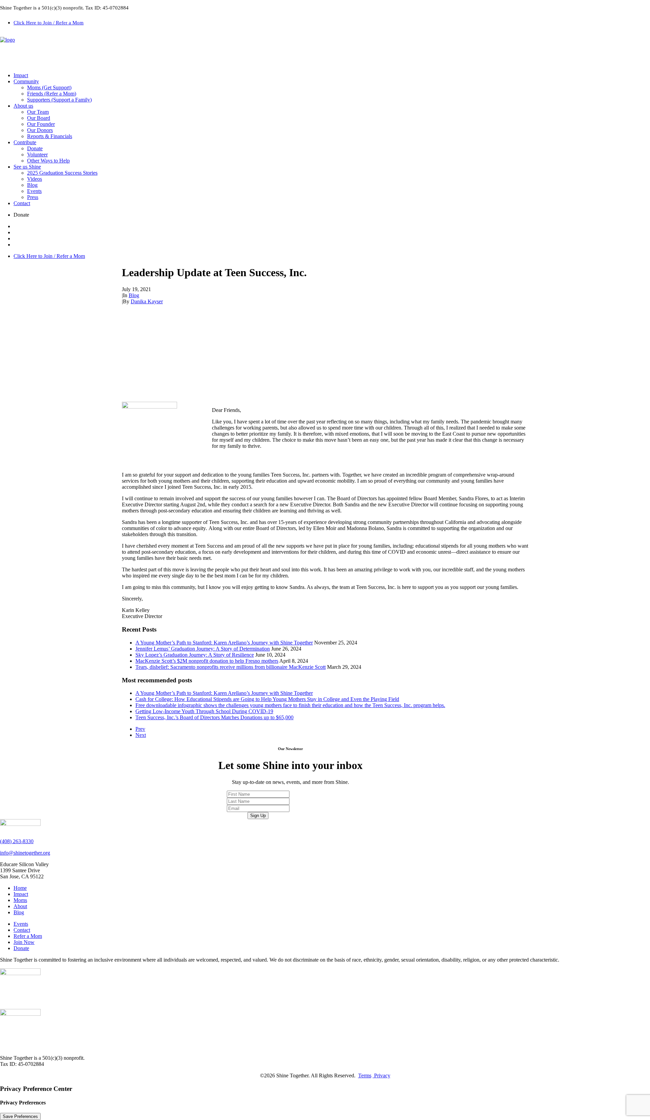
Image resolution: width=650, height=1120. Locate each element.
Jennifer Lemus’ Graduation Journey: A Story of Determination (202, 649)
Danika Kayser (147, 301)
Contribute (25, 142)
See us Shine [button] (27, 167)
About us (23, 106)
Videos (34, 179)
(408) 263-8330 (17, 841)
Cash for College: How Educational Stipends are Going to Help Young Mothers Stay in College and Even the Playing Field (267, 699)
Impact (21, 75)
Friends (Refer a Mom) (51, 93)
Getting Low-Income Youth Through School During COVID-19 (204, 711)
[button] (332, 215)
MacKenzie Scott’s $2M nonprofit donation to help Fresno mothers (206, 661)
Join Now (24, 942)
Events (34, 191)
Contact (22, 203)
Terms (364, 1075)
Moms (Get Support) (49, 87)
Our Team (38, 112)
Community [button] (26, 81)
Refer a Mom (28, 936)
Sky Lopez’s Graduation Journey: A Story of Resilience (194, 655)
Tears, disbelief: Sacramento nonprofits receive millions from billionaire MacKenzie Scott (230, 667)
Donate (35, 148)
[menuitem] (332, 22)
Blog (32, 185)
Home (20, 888)
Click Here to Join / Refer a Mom (49, 22)
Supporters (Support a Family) (59, 100)
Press (32, 197)
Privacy (381, 1075)
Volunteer (37, 154)
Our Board (38, 118)
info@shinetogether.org (25, 853)
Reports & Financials (49, 136)
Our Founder (41, 124)
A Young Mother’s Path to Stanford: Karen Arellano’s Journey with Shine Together (224, 642)
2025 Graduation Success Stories (62, 173)
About (20, 906)
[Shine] (325, 50)
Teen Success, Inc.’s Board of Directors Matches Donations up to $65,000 (214, 717)
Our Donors (40, 130)
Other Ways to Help (48, 160)
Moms (20, 900)
